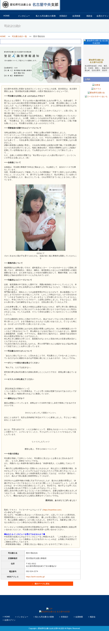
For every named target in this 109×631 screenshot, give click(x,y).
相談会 (89, 16)
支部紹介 (63, 16)
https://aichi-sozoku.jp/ (35, 577)
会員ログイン (102, 16)
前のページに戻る (42, 584)
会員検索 (76, 16)
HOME (6, 16)
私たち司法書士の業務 (46, 16)
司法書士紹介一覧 (19, 36)
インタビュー (24, 16)
